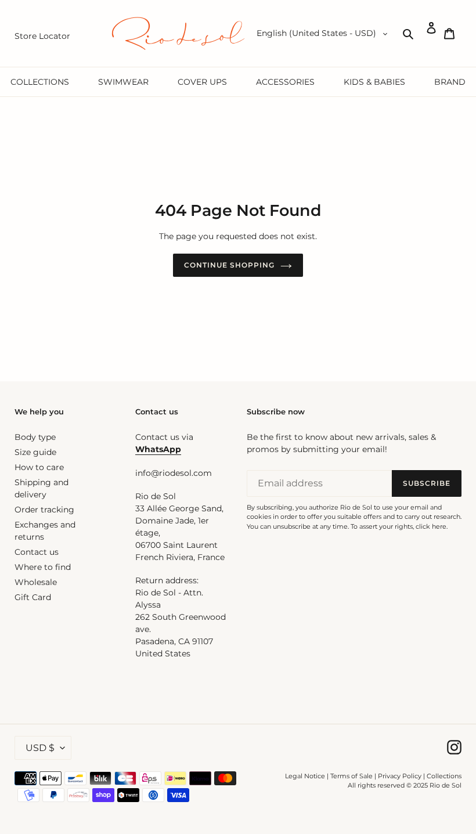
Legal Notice (305, 776)
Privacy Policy (400, 776)
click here (431, 526)
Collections (444, 776)
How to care (39, 467)
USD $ (40, 747)
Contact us (37, 552)
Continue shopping (229, 265)
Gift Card (33, 597)
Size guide (35, 452)
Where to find (43, 567)
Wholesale (36, 582)
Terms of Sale (351, 776)
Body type (35, 437)
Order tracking (44, 509)
